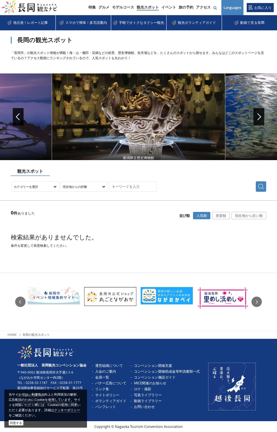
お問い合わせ (144, 406)
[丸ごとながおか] (110, 302)
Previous (20, 302)
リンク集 (102, 389)
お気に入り (263, 7)
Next (258, 117)
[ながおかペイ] (167, 302)
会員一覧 (102, 377)
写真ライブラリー (148, 395)
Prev (18, 117)
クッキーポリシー (67, 410)
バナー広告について (110, 383)
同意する (16, 423)
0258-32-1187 (36, 382)
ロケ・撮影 (142, 389)
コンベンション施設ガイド (155, 377)
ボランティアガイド (110, 400)
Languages (232, 7)
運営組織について (109, 365)
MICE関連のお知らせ (150, 383)
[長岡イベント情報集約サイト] (54, 302)
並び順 (184, 215)
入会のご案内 (105, 371)
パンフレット (105, 406)
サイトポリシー (107, 395)
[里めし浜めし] (223, 302)
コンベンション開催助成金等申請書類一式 (167, 371)
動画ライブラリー (148, 400)
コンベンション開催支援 (153, 365)
